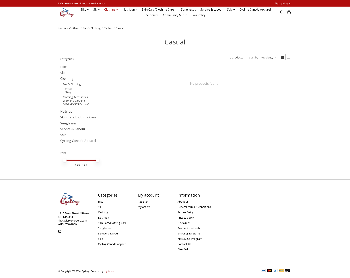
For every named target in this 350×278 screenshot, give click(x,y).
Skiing (68, 92)
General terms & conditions (194, 207)
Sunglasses (188, 9)
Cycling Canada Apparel (255, 9)
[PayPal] (275, 271)
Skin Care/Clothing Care (78, 117)
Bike (63, 67)
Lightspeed (109, 271)
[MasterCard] (269, 271)
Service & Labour (211, 9)
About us (183, 201)
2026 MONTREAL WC (76, 104)
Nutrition (67, 111)
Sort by (253, 57)
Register (143, 201)
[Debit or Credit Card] (287, 271)
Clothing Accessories (75, 97)
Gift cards (152, 15)
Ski (62, 73)
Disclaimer (184, 223)
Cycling (108, 28)
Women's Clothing (74, 100)
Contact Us (184, 244)
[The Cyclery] (66, 12)
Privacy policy (186, 217)
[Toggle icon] (282, 12)
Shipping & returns (189, 233)
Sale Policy (198, 15)
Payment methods (189, 228)
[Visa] (263, 271)
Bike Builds (184, 249)
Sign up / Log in (283, 3)
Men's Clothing (92, 28)
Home (62, 28)
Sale (63, 135)
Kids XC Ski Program (190, 238)
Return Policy (185, 212)
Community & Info (175, 15)
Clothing (74, 28)
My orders (144, 207)
